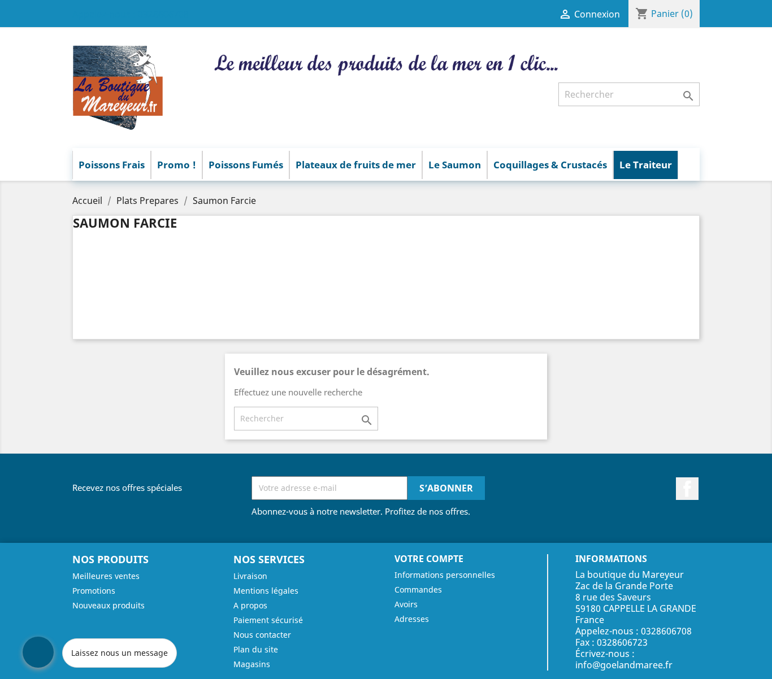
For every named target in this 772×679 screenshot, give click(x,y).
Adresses (411, 618)
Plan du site (255, 649)
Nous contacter (262, 634)
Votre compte (428, 558)
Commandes (418, 589)
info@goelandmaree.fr (624, 665)
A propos (250, 605)
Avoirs (406, 604)
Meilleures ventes (106, 576)
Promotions (93, 590)
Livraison (250, 576)
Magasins (251, 664)
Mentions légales (265, 590)
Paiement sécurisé (268, 620)
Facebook (687, 488)
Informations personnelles (444, 574)
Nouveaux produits (108, 605)
